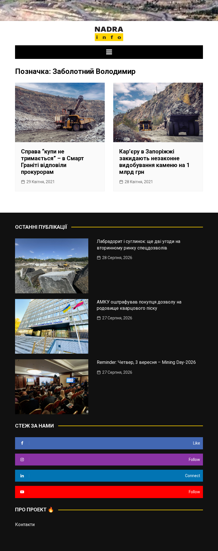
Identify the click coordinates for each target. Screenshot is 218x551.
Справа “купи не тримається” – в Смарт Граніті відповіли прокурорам (52, 161)
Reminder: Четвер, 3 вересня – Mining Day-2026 (146, 362)
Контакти (25, 524)
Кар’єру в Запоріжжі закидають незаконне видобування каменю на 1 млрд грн (154, 161)
